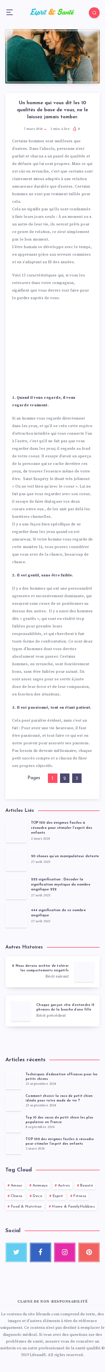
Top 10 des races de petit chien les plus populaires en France (59, 1120)
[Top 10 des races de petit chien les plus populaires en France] (13, 1124)
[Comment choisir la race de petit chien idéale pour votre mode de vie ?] (13, 1102)
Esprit (57, 1196)
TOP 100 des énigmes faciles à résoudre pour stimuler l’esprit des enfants (61, 828)
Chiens (17, 1196)
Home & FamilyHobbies (73, 1207)
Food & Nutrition (26, 1207)
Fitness (79, 1196)
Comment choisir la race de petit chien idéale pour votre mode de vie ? (59, 1098)
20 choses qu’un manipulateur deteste (65, 856)
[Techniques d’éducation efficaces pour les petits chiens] (13, 1080)
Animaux (40, 1186)
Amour (17, 1186)
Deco (37, 1196)
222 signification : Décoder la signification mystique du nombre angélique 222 (60, 884)
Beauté (86, 1186)
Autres (64, 1186)
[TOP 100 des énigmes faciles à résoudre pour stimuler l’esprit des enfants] (13, 1145)
